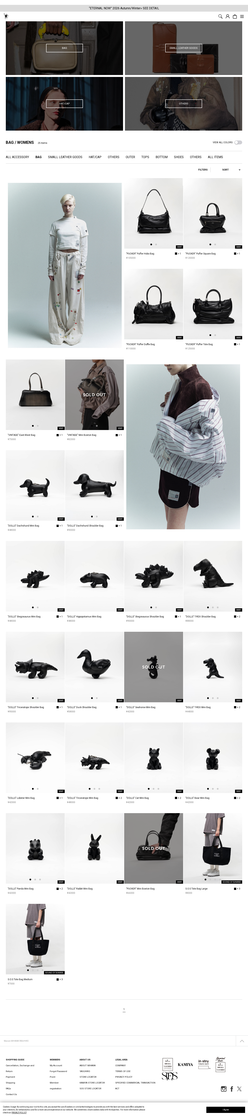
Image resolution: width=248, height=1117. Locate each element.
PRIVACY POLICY (19, 1113)
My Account (56, 1065)
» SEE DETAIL (149, 8)
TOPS (145, 157)
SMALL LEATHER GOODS (65, 157)
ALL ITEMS (215, 157)
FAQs (8, 1088)
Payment (10, 1077)
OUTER (130, 157)
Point (52, 1077)
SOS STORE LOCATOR (90, 1088)
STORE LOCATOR (88, 1077)
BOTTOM (162, 157)
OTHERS (113, 157)
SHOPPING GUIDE (15, 1059)
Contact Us (11, 1094)
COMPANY (120, 1065)
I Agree (226, 1110)
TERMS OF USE (122, 1071)
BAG (38, 157)
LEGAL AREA (121, 1059)
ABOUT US (85, 1059)
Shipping (10, 1083)
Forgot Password (58, 1071)
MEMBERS (55, 1059)
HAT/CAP (95, 157)
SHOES (179, 157)
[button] (151, 244)
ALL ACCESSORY (17, 157)
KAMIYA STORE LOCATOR (92, 1083)
